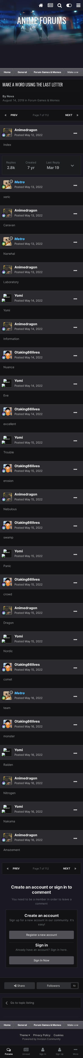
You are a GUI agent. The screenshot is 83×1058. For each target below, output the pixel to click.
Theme (24, 1035)
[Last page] (77, 115)
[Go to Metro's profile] (7, 184)
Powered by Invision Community (41, 1039)
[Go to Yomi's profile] (7, 298)
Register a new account (41, 934)
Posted (28, 135)
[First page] (6, 115)
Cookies (58, 1035)
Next (68, 115)
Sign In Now (41, 960)
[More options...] (75, 133)
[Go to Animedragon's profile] (7, 132)
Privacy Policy (41, 1035)
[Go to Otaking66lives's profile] (7, 355)
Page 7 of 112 (41, 115)
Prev (14, 115)
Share (20, 985)
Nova (10, 96)
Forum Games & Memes (44, 100)
